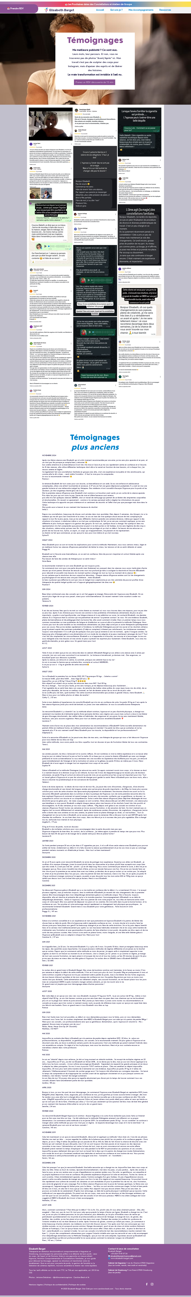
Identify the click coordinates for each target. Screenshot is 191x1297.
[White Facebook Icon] (146, 1284)
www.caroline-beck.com (103, 1289)
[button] (165, 10)
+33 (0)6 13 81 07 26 (119, 1254)
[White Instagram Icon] (152, 1284)
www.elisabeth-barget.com (122, 1258)
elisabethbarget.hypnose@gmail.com (126, 1256)
